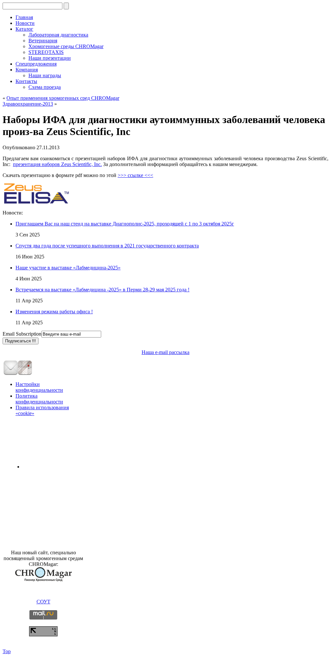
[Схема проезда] (25, 373)
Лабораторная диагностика (58, 34)
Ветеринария (42, 40)
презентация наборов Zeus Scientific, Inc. (57, 164)
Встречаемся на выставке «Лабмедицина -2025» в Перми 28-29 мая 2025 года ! (102, 289)
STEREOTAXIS (46, 52)
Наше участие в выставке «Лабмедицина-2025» (68, 267)
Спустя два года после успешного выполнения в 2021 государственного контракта (107, 245)
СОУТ (43, 601)
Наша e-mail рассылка (165, 352)
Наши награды (44, 75)
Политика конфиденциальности (39, 398)
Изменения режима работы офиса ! (54, 311)
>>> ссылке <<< (135, 175)
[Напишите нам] (11, 373)
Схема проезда (44, 87)
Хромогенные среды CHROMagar (65, 46)
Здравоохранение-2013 (28, 104)
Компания (27, 69)
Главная (24, 17)
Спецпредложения (36, 64)
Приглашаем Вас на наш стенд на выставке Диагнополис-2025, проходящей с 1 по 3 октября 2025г (125, 223)
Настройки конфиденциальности (39, 387)
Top (7, 651)
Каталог (24, 29)
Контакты (26, 81)
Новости (25, 23)
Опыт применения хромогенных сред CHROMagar (62, 98)
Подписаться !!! (20, 341)
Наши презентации (49, 58)
